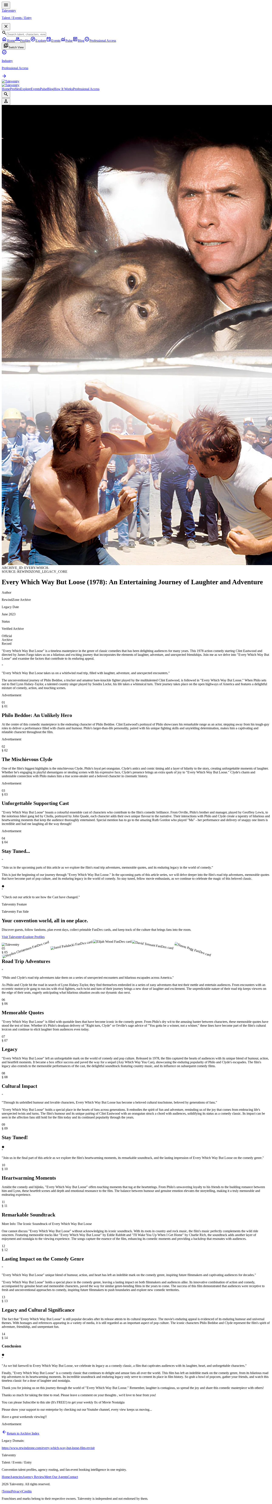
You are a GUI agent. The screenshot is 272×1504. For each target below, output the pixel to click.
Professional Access (86, 89)
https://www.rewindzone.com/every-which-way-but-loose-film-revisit (48, 1448)
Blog (50, 89)
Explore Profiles (34, 937)
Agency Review (33, 1477)
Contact (73, 1477)
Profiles (15, 89)
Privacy (16, 1491)
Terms (6, 1491)
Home (6, 89)
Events (35, 89)
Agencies (16, 1477)
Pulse (43, 89)
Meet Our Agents (56, 1477)
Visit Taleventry (12, 937)
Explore (25, 89)
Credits (27, 1491)
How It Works (63, 89)
